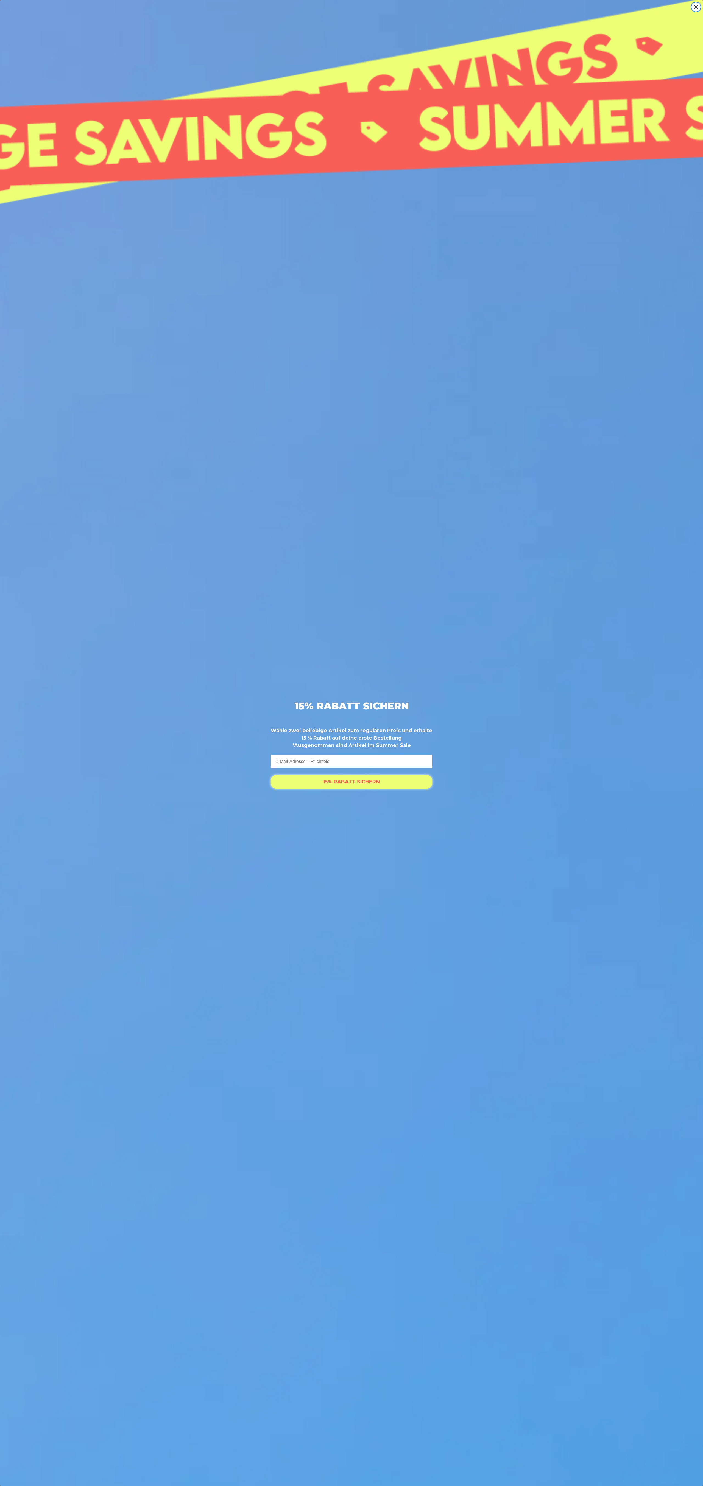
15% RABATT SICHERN (351, 782)
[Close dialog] (696, 7)
